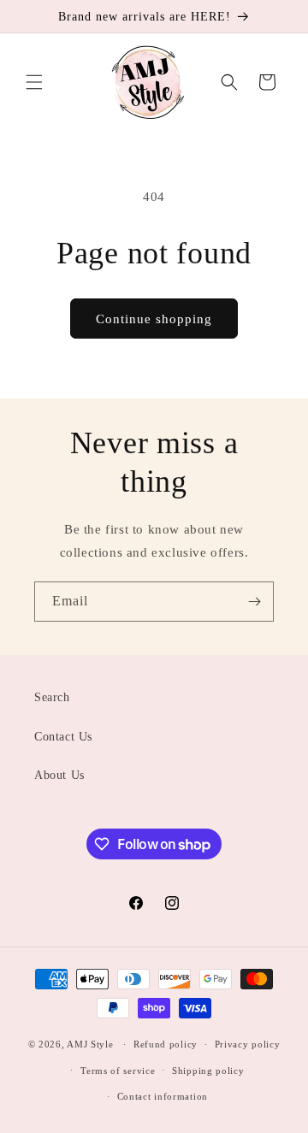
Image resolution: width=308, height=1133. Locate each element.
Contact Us (63, 736)
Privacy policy (248, 1044)
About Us (59, 775)
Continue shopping (154, 319)
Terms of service (117, 1070)
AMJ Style (90, 1044)
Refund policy (165, 1044)
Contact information (162, 1096)
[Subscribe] (254, 601)
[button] (34, 82)
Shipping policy (208, 1070)
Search (52, 697)
